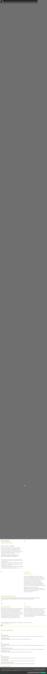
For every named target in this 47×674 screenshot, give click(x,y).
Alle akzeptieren (43, 672)
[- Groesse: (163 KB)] (1, 625)
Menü (3, 1)
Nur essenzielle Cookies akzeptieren (34, 672)
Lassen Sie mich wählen (4, 672)
